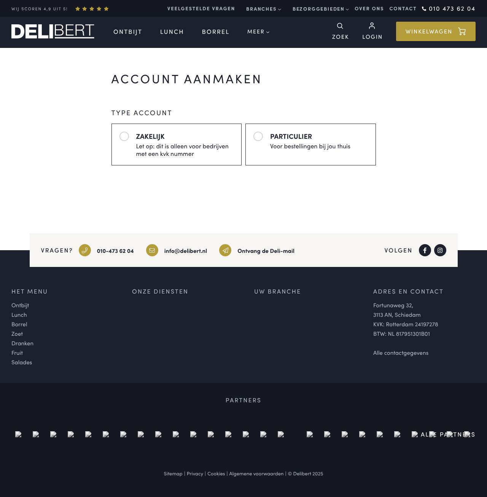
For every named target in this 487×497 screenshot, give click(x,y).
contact (403, 8)
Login (372, 36)
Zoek (340, 36)
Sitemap (173, 473)
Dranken (22, 343)
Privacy (195, 473)
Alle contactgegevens (400, 353)
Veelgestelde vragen (201, 8)
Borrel (216, 31)
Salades (21, 362)
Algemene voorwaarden (256, 473)
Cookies (216, 473)
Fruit (17, 353)
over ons (369, 8)
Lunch (172, 31)
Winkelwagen (429, 31)
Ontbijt (127, 31)
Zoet (17, 334)
